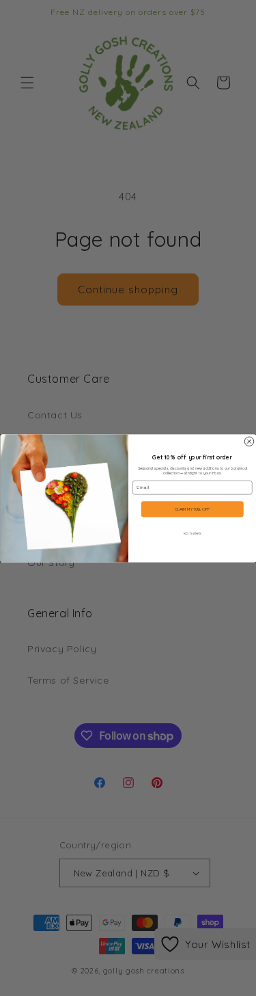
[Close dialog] (249, 441)
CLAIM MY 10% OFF (192, 509)
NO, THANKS (192, 533)
